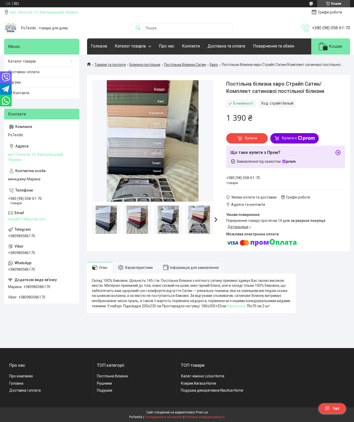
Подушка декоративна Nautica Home (212, 390)
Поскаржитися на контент (164, 417)
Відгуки (14, 82)
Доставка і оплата (23, 72)
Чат (336, 408)
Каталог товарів (130, 46)
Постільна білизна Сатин (185, 65)
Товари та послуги (110, 65)
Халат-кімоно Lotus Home (202, 376)
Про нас (166, 46)
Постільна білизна (112, 376)
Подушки (104, 390)
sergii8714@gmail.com (27, 219)
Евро (214, 65)
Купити (251, 138)
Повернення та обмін (273, 46)
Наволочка (236, 306)
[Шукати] (138, 28)
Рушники (104, 383)
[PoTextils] (10, 28)
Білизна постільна (144, 65)
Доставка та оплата (226, 46)
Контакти (191, 46)
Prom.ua (202, 412)
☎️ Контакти (18, 93)
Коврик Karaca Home (198, 383)
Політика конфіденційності (205, 417)
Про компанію (21, 376)
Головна (99, 46)
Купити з (289, 138)
